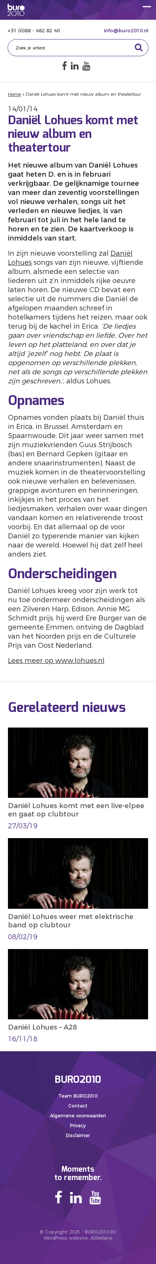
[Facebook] (64, 66)
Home (14, 94)
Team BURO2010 (77, 1096)
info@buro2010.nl (126, 30)
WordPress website (66, 1238)
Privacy (78, 1125)
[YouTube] (86, 66)
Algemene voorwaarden (78, 1115)
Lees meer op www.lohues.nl (56, 661)
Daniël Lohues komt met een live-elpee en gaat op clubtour (76, 810)
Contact (77, 1106)
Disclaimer (78, 1135)
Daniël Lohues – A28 (42, 1027)
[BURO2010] (16, 10)
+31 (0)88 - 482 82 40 (34, 30)
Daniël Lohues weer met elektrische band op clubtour (70, 921)
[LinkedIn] (75, 66)
